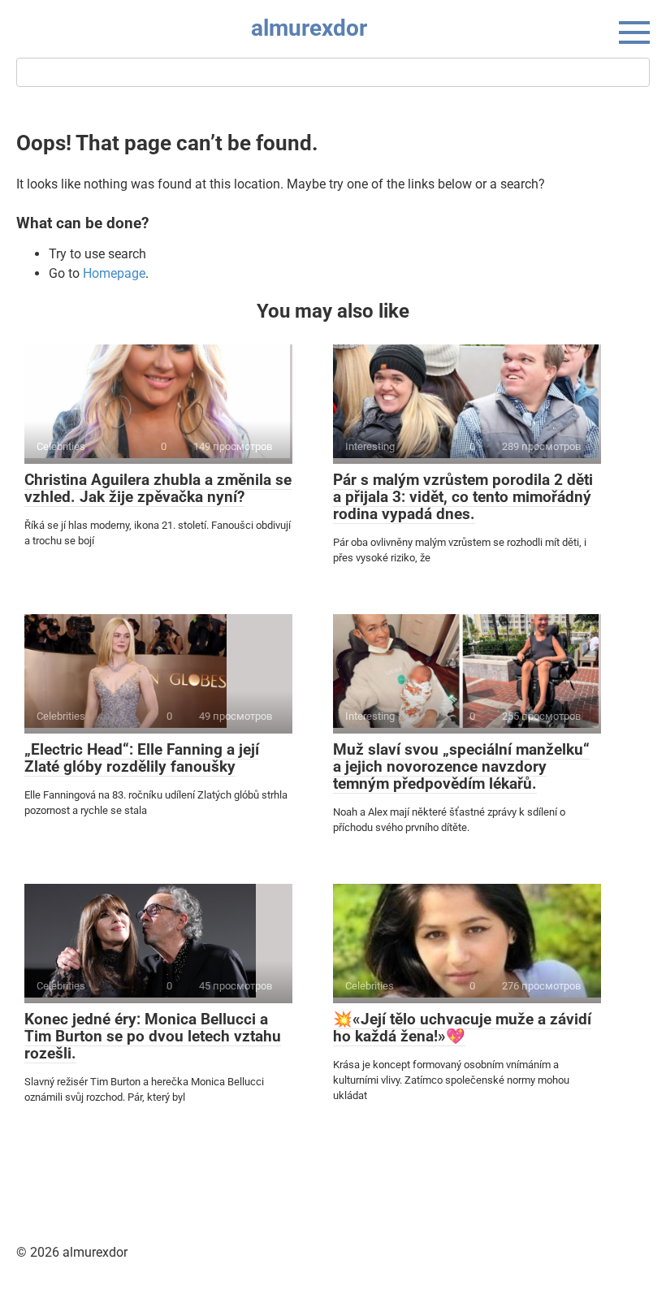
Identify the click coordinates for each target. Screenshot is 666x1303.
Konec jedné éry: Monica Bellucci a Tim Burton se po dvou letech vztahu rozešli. (152, 1036)
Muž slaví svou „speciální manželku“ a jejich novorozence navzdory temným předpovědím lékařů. (461, 766)
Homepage (114, 273)
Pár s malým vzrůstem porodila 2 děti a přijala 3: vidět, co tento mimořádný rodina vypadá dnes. (463, 496)
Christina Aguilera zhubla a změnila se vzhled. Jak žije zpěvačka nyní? (158, 488)
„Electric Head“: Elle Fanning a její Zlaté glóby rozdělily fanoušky (141, 758)
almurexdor (309, 28)
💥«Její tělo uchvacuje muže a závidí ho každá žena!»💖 (462, 1027)
